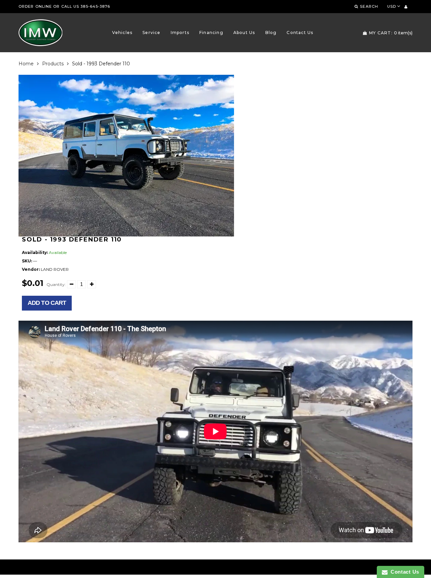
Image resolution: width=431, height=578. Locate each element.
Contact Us (300, 32)
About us (244, 32)
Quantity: (56, 284)
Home (26, 64)
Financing (211, 32)
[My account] (405, 6)
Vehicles (122, 32)
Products (53, 64)
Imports (180, 32)
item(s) (390, 32)
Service (151, 32)
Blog (271, 32)
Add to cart (47, 302)
